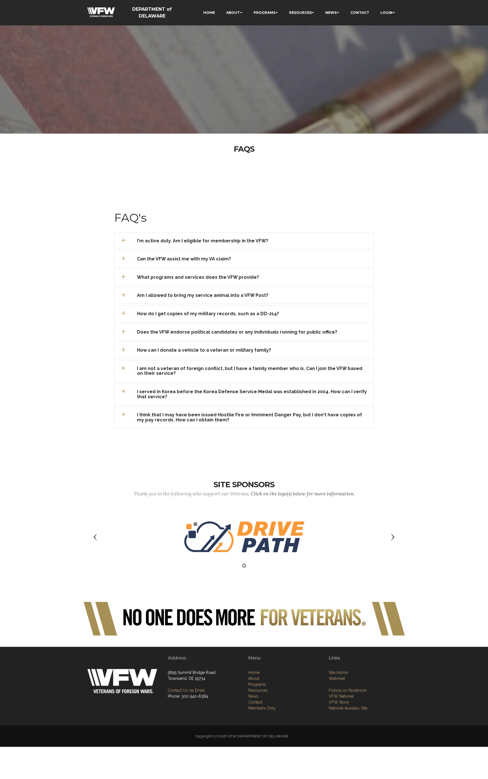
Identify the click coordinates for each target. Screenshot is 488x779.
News (253, 696)
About (253, 678)
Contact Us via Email (186, 690)
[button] (244, 240)
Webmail (337, 678)
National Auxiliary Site (348, 708)
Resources (258, 690)
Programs (257, 684)
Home (254, 672)
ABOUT (233, 12)
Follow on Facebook (348, 690)
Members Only (262, 708)
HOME (209, 12)
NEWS (331, 12)
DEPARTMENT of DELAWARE (152, 12)
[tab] (244, 240)
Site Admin (338, 672)
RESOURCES (300, 12)
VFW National (341, 696)
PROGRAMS (264, 12)
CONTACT (359, 12)
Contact (255, 702)
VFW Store (339, 702)
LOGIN (386, 12)
